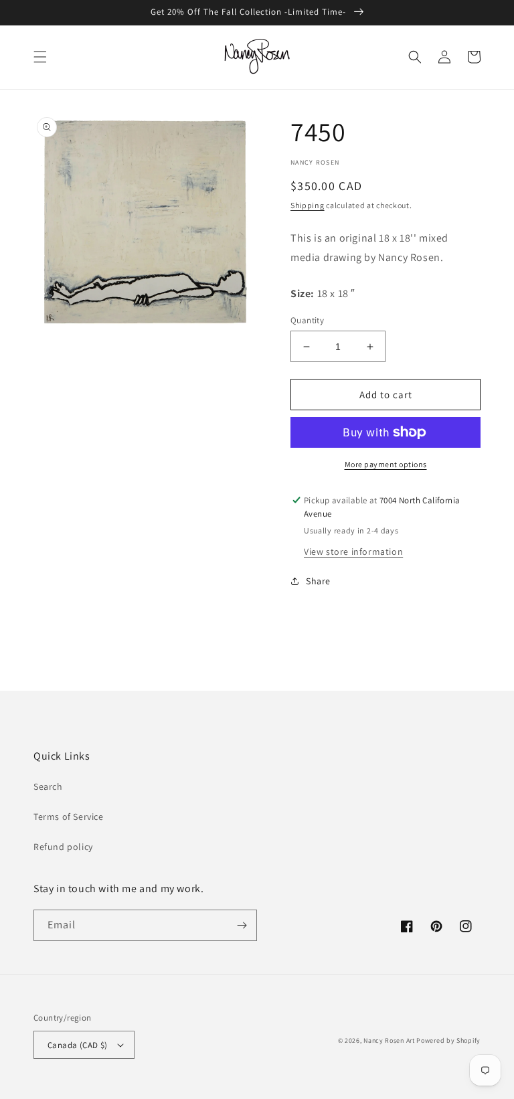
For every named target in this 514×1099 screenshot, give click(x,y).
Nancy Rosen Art (389, 1040)
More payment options (386, 464)
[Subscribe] (241, 925)
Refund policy (63, 847)
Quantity (307, 320)
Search (48, 786)
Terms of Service (68, 817)
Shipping (307, 205)
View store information (353, 551)
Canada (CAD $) (78, 1045)
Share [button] (318, 581)
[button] (40, 57)
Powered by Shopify (448, 1040)
